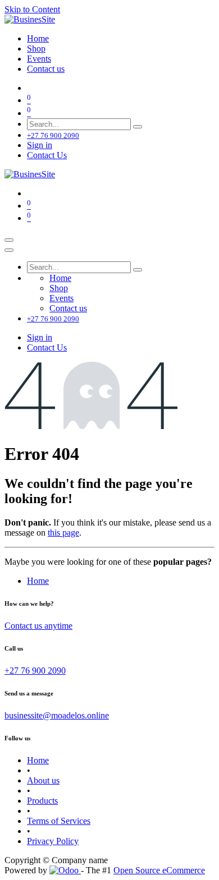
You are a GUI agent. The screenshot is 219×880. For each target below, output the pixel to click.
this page (63, 532)
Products (42, 800)
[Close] (8, 250)
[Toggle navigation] (8, 240)
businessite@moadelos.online (56, 715)
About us (43, 780)
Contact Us (47, 155)
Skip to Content (32, 9)
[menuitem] (38, 38)
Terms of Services (58, 821)
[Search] (137, 126)
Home (38, 581)
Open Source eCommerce (159, 870)
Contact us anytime (38, 625)
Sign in (39, 145)
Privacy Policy (53, 841)
